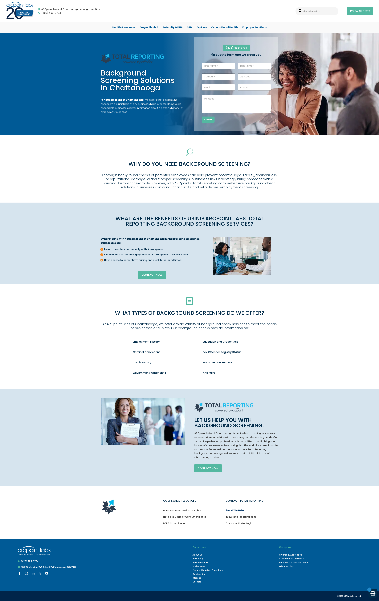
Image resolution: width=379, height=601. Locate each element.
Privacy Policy (286, 566)
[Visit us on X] (40, 574)
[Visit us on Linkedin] (33, 574)
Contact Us (198, 574)
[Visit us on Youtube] (47, 574)
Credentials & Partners (291, 558)
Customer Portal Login (239, 523)
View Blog (197, 558)
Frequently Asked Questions (207, 570)
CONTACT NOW (152, 275)
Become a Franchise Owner (294, 562)
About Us (197, 554)
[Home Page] (20, 11)
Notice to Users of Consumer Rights (184, 517)
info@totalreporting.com (241, 517)
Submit (208, 119)
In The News (198, 566)
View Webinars (200, 562)
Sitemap (196, 577)
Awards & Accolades (290, 554)
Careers (196, 581)
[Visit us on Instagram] (26, 574)
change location (90, 9)
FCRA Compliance (174, 523)
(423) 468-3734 (51, 13)
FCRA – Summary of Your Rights (182, 510)
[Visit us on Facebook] (19, 574)
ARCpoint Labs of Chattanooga (60, 9)
